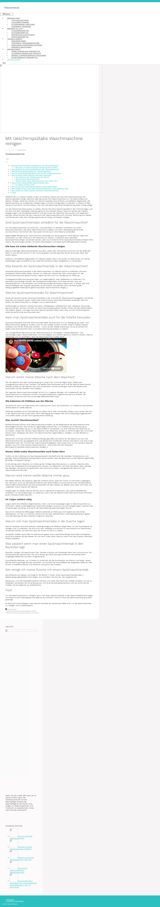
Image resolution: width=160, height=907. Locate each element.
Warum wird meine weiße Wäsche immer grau (30, 183)
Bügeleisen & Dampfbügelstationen (26, 45)
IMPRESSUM (10, 899)
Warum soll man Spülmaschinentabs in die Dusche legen (34, 187)
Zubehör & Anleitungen (21, 47)
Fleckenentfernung (20, 22)
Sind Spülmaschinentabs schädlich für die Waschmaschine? (35, 166)
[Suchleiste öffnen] (4, 63)
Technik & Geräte (14, 39)
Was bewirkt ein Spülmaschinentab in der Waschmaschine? (35, 169)
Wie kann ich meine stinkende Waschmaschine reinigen (36, 167)
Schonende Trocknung (21, 26)
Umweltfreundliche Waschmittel (25, 51)
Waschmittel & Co (14, 28)
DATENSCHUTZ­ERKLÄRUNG (15, 901)
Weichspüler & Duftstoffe (23, 35)
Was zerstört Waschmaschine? (28, 179)
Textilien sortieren (20, 20)
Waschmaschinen (18, 41)
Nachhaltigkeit (13, 49)
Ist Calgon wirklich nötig (24, 185)
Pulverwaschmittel (19, 33)
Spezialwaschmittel (20, 37)
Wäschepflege (13, 18)
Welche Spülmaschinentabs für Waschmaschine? (31, 171)
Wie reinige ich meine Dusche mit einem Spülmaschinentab (35, 190)
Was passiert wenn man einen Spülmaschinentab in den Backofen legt (40, 189)
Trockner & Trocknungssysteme (25, 43)
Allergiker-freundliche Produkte (26, 53)
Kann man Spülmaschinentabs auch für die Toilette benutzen (36, 173)
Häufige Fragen (13, 59)
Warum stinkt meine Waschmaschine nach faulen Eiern (37, 181)
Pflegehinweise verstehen (23, 24)
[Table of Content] (49, 159)
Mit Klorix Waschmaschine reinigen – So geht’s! (23, 612)
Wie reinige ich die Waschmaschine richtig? (21, 611)
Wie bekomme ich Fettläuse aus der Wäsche (32, 177)
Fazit (14, 192)
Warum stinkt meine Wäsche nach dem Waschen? (31, 175)
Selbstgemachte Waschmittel (24, 57)
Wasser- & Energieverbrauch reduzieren (28, 55)
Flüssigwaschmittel (20, 30)
